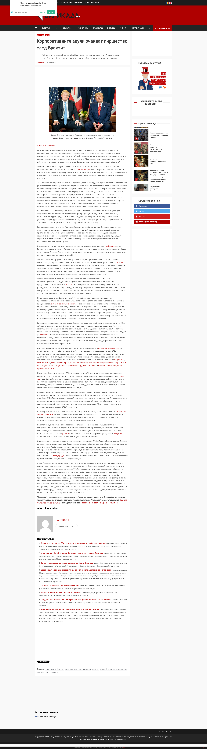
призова (69, 284)
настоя (120, 262)
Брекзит (61, 669)
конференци (110, 246)
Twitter (94, 503)
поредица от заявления (109, 348)
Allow (51, 12)
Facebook (85, 503)
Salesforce (74, 362)
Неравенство (97, 28)
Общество (67, 28)
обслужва (117, 433)
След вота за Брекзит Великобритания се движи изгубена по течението (76, 599)
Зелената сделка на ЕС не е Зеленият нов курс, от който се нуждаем (74, 543)
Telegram (103, 503)
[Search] (149, 28)
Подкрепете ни (163, 28)
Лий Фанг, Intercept (46, 145)
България (46, 28)
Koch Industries (43, 362)
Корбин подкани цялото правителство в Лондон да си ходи (70, 609)
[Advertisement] (132, 15)
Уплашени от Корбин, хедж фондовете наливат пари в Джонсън (72, 553)
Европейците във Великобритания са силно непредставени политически (76, 570)
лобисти (103, 669)
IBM (122, 359)
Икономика (83, 28)
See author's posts (66, 526)
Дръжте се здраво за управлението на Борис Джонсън (67, 563)
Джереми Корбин (85, 669)
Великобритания (71, 669)
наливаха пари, (83, 169)
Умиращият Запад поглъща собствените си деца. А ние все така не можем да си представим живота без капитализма (141, 162)
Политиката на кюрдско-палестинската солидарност (141, 135)
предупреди (58, 455)
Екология (111, 28)
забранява (45, 334)
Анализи (40, 35)
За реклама (68, 3)
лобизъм (95, 669)
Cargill (117, 359)
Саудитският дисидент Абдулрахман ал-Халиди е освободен (141, 177)
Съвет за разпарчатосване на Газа (141, 148)
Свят (56, 28)
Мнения (123, 28)
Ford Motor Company (60, 362)
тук (124, 748)
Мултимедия (138, 28)
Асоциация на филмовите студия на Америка (75, 365)
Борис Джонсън (51, 669)
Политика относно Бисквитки (86, 3)
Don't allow (41, 12)
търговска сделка (51, 672)
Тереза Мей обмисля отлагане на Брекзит (61, 592)
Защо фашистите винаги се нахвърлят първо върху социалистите (141, 190)
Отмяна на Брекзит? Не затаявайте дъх (60, 585)
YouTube (114, 503)
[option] (152, 135)
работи (65, 433)
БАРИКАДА (40, 62)
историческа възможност (63, 304)
